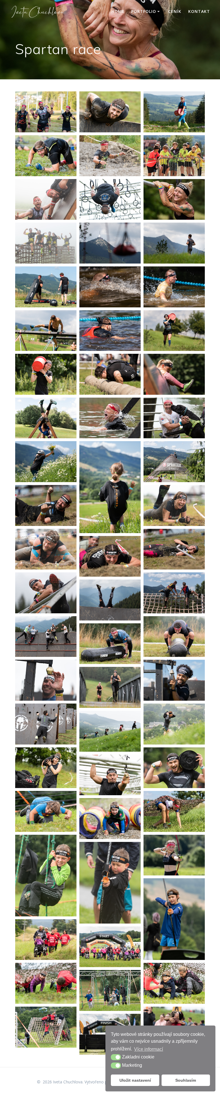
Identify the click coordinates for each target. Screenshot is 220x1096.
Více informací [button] (148, 1049)
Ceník (174, 11)
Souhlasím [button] (185, 1080)
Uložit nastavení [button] (135, 1080)
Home (118, 11)
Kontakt (199, 11)
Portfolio (143, 11)
